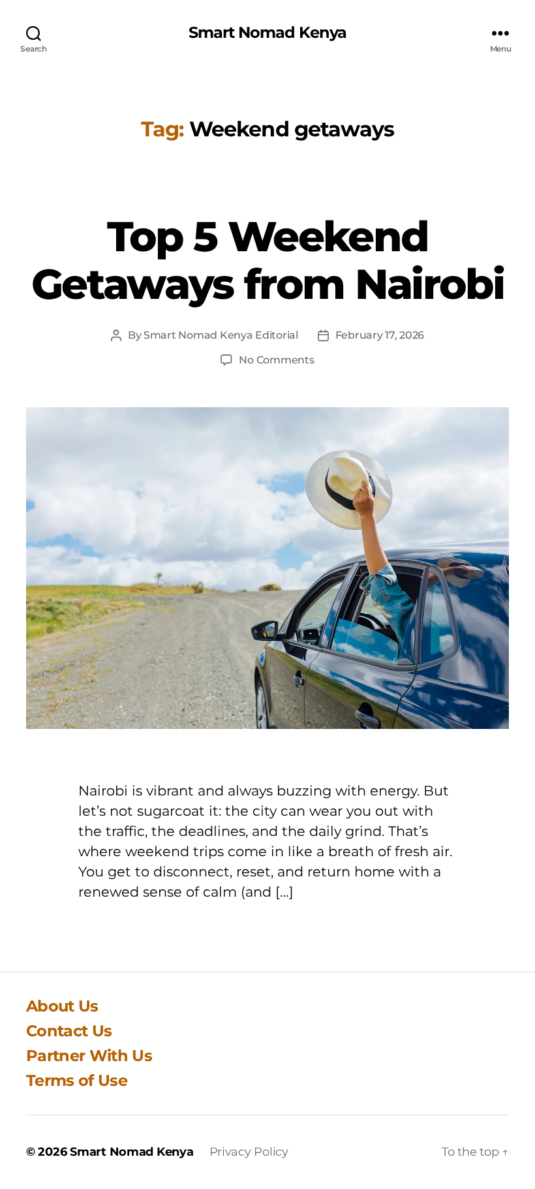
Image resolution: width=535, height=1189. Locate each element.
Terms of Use (76, 1080)
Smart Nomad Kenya (267, 32)
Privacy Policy (248, 1152)
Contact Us (69, 1030)
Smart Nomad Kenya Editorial (221, 335)
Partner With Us (89, 1055)
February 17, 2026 (379, 335)
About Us (62, 1005)
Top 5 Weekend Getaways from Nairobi (267, 260)
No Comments (276, 360)
